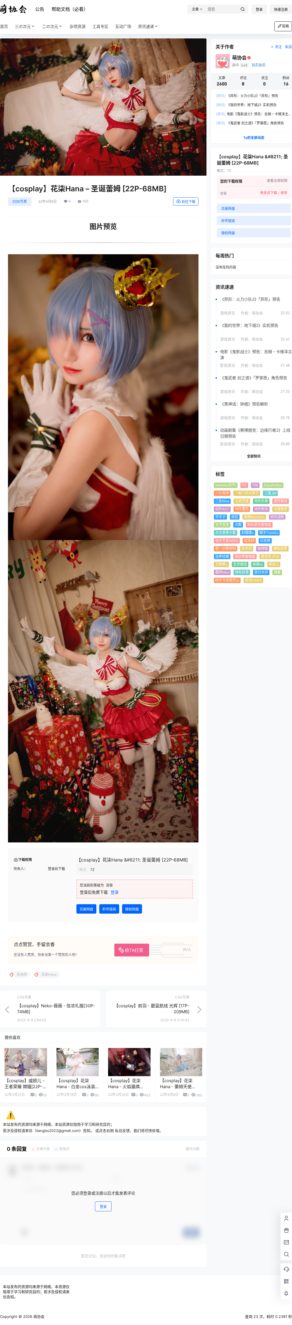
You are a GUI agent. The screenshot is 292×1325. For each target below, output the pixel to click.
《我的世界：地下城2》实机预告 (246, 105)
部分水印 (261, 572)
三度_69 (270, 493)
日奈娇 (265, 540)
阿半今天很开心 (227, 580)
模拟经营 (280, 548)
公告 (39, 9)
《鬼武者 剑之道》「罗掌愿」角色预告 (250, 123)
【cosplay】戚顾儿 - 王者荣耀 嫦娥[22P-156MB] (24, 1086)
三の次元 (23, 26)
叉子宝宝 (222, 524)
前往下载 (188, 202)
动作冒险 (242, 509)
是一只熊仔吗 (225, 548)
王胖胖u (221, 564)
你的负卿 (261, 501)
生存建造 (240, 564)
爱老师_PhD (270, 556)
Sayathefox (273, 485)
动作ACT (222, 509)
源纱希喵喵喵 (245, 556)
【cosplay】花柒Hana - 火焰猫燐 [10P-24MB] (124, 1086)
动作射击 (261, 509)
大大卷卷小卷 (225, 532)
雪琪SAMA (253, 580)
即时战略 (277, 517)
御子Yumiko (268, 532)
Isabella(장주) (225, 485)
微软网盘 (132, 909)
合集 (238, 524)
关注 (278, 47)
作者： (252, 313)
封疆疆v (248, 532)
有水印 (247, 548)
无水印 (249, 540)
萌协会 (38, 1316)
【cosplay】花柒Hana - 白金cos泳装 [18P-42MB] (75, 1086)
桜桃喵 (262, 548)
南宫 (234, 517)
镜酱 (277, 572)
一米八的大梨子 (247, 493)
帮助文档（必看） (70, 9)
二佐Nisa (222, 501)
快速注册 (281, 9)
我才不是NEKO (226, 540)
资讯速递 (146, 26)
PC (244, 485)
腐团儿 (274, 564)
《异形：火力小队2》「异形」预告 (247, 96)
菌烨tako (222, 572)
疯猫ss (258, 564)
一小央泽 (222, 493)
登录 (259, 9)
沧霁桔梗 (222, 556)
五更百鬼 (242, 501)
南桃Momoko (254, 517)
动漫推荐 (280, 509)
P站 (255, 485)
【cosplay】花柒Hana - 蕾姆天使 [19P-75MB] (176, 1086)
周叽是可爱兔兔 (259, 524)
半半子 (220, 517)
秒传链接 (109, 909)
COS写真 (20, 201)
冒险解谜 (280, 501)
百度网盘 (86, 909)
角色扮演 (242, 572)
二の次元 (50, 26)
